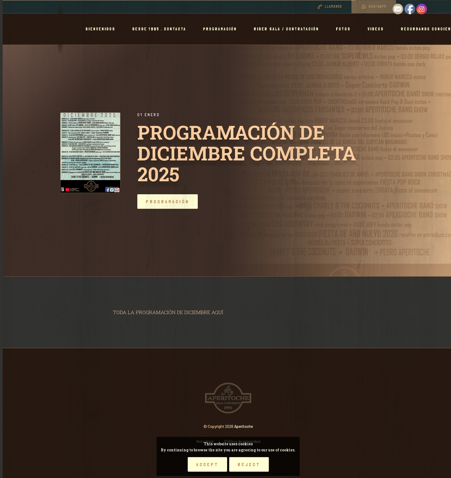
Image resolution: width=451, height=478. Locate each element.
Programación (220, 29)
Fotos (343, 29)
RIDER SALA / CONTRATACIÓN (286, 29)
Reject (249, 464)
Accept (207, 464)
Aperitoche (243, 426)
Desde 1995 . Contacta (159, 29)
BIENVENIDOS (100, 29)
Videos (376, 29)
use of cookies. (281, 449)
